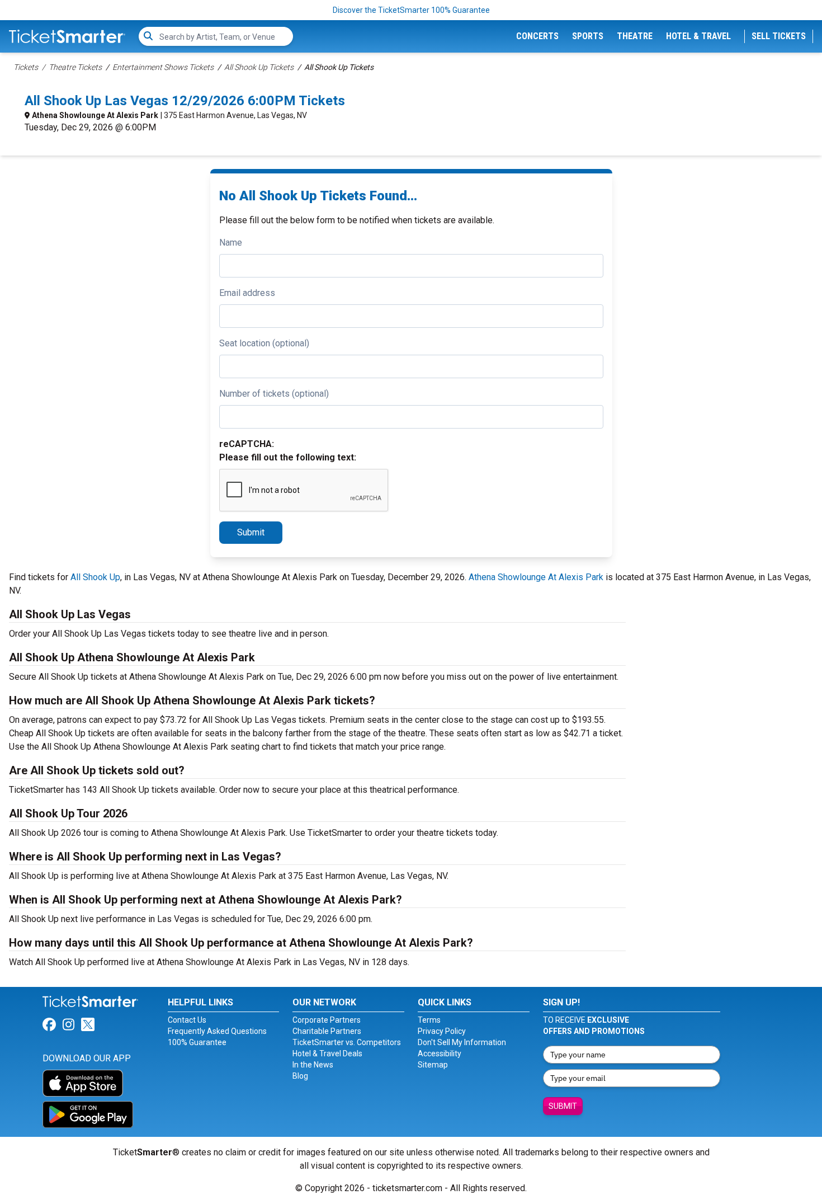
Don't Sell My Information (462, 1042)
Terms (429, 1019)
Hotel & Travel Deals (327, 1053)
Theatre (635, 36)
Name (230, 242)
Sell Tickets (779, 36)
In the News (312, 1064)
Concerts (537, 36)
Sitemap (433, 1064)
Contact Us (187, 1019)
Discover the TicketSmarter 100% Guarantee (411, 10)
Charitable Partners (326, 1031)
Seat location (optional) (264, 343)
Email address (247, 293)
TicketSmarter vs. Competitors (346, 1042)
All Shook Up (95, 577)
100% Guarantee (197, 1042)
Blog (300, 1075)
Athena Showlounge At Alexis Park (95, 115)
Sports (587, 36)
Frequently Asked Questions (217, 1031)
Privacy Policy (442, 1031)
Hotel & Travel (698, 36)
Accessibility (439, 1053)
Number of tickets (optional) (274, 393)
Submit (250, 532)
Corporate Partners (326, 1019)
